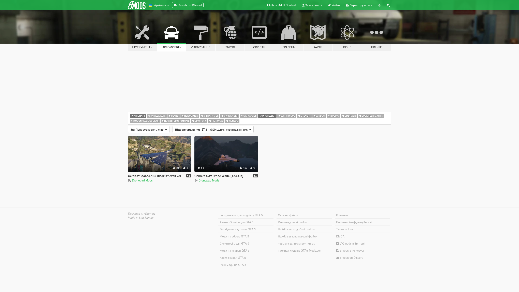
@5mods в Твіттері (352, 243)
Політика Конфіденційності (354, 222)
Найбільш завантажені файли (297, 236)
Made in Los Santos (140, 218)
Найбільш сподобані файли (296, 229)
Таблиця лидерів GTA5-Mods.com (300, 250)
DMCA (340, 236)
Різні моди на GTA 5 (233, 265)
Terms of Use (344, 229)
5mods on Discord (351, 258)
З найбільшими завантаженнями (212, 129)
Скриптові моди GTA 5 (234, 243)
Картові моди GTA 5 (233, 258)
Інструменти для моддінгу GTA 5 (241, 215)
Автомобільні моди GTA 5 (236, 222)
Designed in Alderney (141, 213)
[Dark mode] (379, 5)
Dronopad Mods (142, 180)
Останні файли (288, 215)
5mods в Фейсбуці (351, 250)
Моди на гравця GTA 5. (235, 250)
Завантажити (313, 5)
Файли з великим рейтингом (296, 243)
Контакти (342, 215)
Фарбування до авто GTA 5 (238, 229)
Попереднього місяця (147, 129)
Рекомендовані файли (293, 222)
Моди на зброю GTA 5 (234, 236)
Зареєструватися (360, 5)
